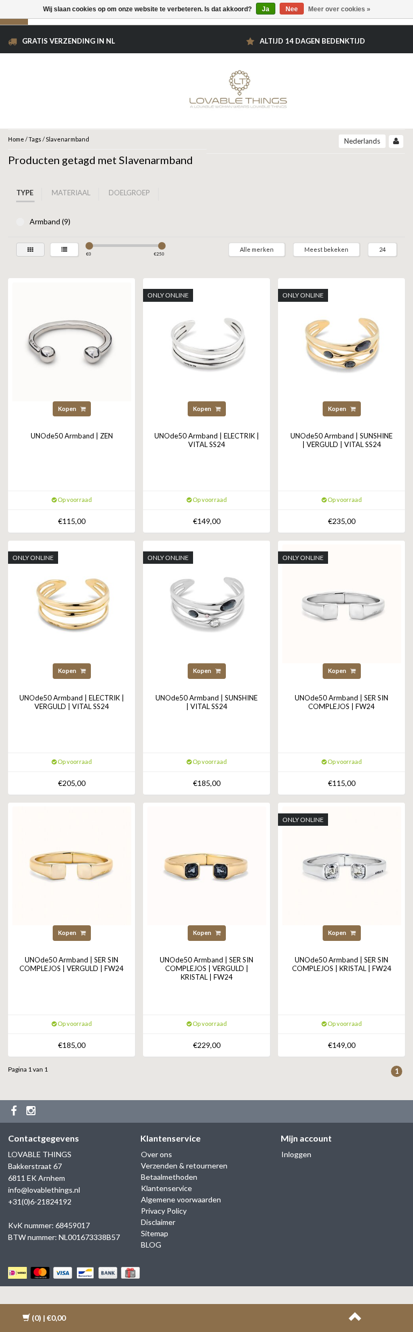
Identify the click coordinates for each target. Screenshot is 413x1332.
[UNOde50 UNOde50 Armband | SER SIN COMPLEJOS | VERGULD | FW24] (71, 864)
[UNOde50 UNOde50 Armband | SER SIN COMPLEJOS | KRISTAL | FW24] (341, 864)
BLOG (151, 1244)
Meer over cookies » (339, 9)
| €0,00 (49, 1317)
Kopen (67, 408)
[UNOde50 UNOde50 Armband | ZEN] (71, 340)
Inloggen (296, 1154)
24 (382, 249)
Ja (265, 9)
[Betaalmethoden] (75, 1272)
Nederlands (362, 141)
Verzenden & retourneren (184, 1165)
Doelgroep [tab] (129, 192)
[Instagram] (32, 1111)
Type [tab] (24, 192)
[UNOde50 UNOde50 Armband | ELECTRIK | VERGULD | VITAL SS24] (71, 602)
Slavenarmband (67, 139)
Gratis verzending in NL (68, 41)
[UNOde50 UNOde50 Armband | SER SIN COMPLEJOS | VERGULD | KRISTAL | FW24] (206, 864)
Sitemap (154, 1233)
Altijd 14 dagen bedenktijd (312, 41)
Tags (35, 139)
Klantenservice (166, 1188)
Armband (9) (20, 222)
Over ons (156, 1154)
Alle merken (257, 249)
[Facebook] (15, 1111)
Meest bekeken (326, 249)
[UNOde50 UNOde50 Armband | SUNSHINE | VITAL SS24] (206, 602)
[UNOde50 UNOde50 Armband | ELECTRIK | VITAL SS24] (206, 340)
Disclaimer (158, 1222)
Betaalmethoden (169, 1176)
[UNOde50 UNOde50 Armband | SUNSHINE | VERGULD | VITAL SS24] (341, 340)
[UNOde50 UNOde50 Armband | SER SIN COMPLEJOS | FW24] (341, 602)
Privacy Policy (164, 1210)
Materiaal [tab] (71, 192)
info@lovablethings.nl (44, 1189)
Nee (292, 9)
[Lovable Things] (238, 86)
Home (16, 139)
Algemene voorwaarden (181, 1199)
